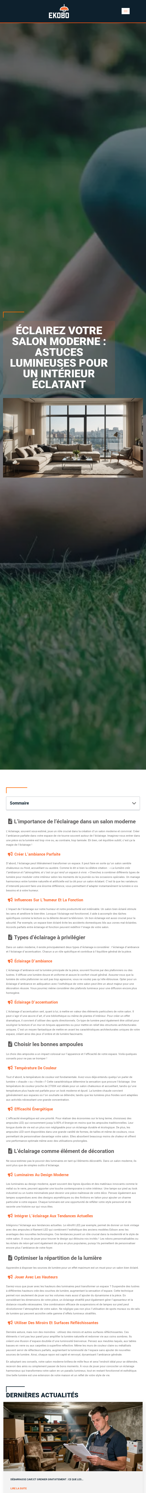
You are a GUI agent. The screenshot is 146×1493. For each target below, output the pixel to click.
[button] (134, 803)
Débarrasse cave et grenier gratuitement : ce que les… (47, 1479)
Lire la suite (19, 1488)
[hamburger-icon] (126, 11)
